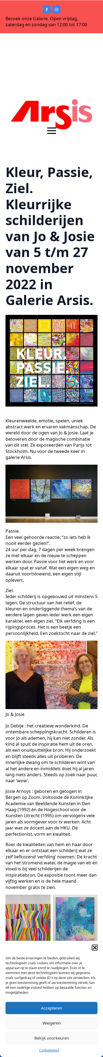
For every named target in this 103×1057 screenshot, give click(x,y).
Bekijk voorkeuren (51, 1038)
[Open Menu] (51, 130)
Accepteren (51, 1008)
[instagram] (56, 9)
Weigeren (52, 1023)
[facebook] (47, 9)
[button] (95, 947)
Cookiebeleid (49, 1050)
